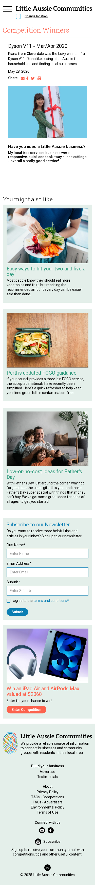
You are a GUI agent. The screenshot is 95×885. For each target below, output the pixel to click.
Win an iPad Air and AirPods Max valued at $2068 (43, 691)
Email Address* (19, 563)
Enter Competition (26, 710)
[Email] (23, 78)
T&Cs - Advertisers (48, 802)
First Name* (16, 545)
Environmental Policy (47, 807)
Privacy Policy (48, 792)
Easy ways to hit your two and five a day (46, 271)
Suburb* (13, 582)
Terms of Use (47, 812)
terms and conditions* (51, 601)
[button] (7, 13)
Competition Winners (36, 30)
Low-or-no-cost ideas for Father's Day (44, 474)
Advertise (47, 772)
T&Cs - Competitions (47, 797)
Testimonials (47, 777)
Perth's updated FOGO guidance (42, 373)
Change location (36, 16)
